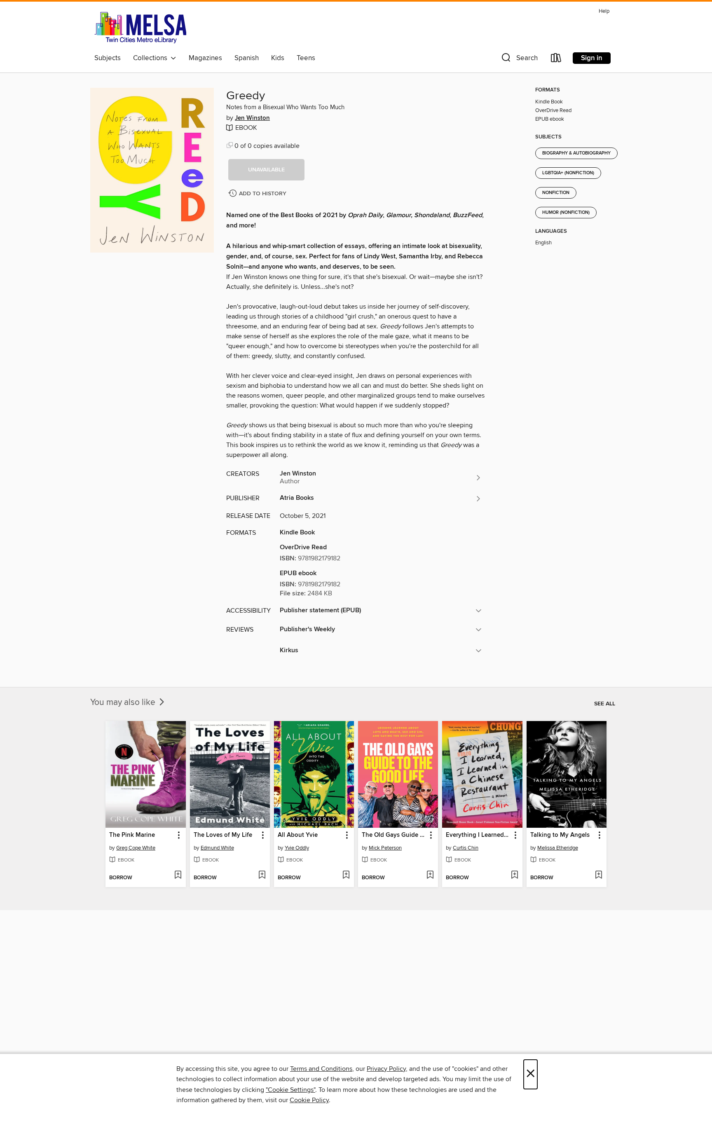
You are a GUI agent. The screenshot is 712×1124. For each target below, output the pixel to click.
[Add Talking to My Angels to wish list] (598, 875)
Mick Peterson (385, 848)
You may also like (123, 702)
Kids (277, 58)
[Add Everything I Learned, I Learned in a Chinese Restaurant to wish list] (514, 875)
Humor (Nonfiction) (566, 212)
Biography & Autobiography (576, 153)
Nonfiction (555, 193)
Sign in (591, 58)
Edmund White (217, 848)
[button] (519, 60)
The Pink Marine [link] (132, 835)
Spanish (246, 58)
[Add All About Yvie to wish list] (346, 875)
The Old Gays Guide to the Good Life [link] (394, 835)
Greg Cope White (135, 848)
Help (604, 11)
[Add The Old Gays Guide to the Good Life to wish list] (430, 875)
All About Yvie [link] (298, 835)
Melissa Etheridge (557, 848)
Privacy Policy (386, 1069)
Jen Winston (252, 118)
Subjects (107, 58)
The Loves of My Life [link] (223, 835)
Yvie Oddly (297, 848)
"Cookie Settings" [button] (290, 1090)
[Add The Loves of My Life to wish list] (262, 875)
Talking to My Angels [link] (560, 835)
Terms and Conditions (321, 1069)
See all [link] (604, 703)
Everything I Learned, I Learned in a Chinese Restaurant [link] (478, 835)
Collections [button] (152, 58)
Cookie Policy (309, 1100)
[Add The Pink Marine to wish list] (178, 875)
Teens (306, 58)
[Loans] (556, 60)
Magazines (205, 58)
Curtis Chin (465, 848)
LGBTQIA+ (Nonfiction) (568, 173)
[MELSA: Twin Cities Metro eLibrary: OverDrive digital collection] (140, 27)
